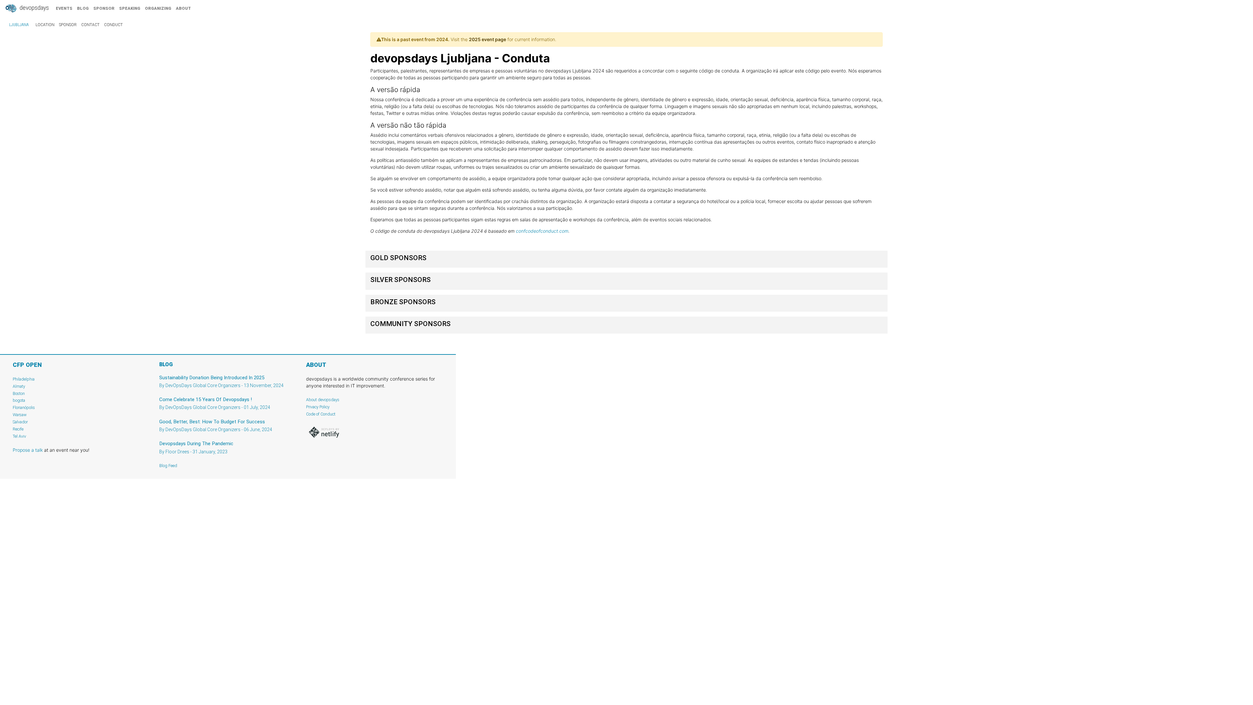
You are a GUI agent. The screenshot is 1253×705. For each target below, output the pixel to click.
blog (83, 8)
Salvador (20, 421)
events (64, 8)
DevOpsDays (33, 8)
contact (90, 25)
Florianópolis (24, 407)
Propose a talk (28, 450)
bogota (19, 400)
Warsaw (20, 414)
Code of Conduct (320, 414)
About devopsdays (322, 399)
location (45, 25)
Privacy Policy (318, 406)
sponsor (104, 8)
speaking (129, 8)
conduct (113, 25)
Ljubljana (19, 25)
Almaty (19, 386)
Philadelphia (24, 379)
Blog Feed (168, 465)
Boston (19, 393)
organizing (158, 8)
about (183, 8)
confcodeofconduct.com (542, 231)
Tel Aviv (19, 436)
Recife (18, 429)
